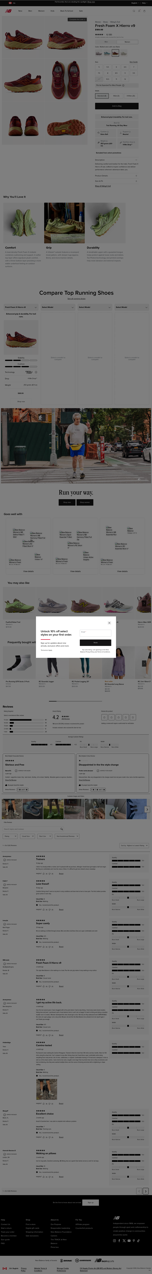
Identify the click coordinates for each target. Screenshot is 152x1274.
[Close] (109, 623)
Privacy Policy (90, 652)
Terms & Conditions (103, 652)
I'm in (95, 643)
